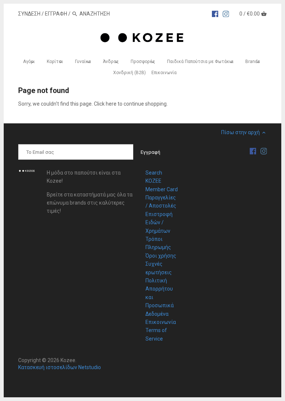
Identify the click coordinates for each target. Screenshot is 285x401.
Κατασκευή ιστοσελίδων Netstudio (59, 367)
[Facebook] (215, 13)
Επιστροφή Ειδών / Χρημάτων (159, 222)
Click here (105, 104)
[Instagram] (226, 13)
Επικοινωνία (160, 322)
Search (153, 173)
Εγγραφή (56, 14)
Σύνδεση (29, 14)
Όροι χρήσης (160, 256)
